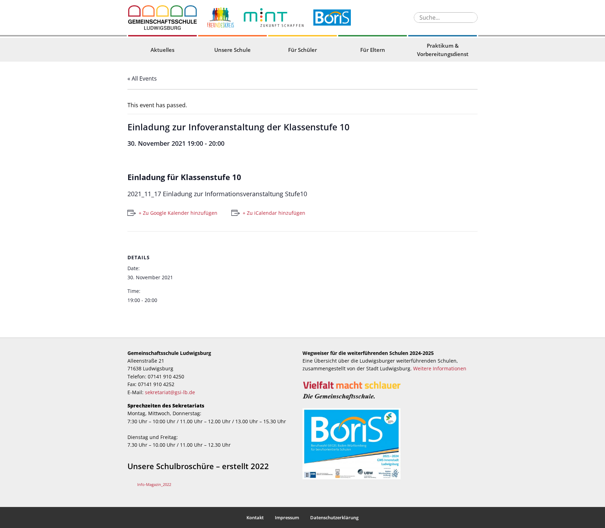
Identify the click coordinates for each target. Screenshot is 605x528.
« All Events (142, 78)
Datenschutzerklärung (334, 517)
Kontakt (255, 517)
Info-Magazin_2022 (154, 484)
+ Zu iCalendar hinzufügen (274, 213)
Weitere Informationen (439, 368)
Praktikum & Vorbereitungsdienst (442, 49)
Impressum (287, 517)
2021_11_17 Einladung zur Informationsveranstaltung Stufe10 (217, 194)
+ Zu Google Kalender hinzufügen (178, 213)
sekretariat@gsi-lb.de (170, 392)
